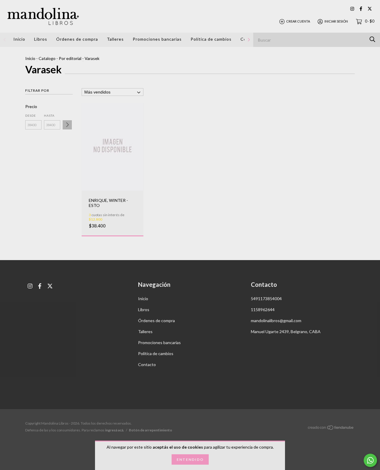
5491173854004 (266, 298)
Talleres (115, 39)
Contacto (147, 364)
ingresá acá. (114, 430)
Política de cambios (211, 39)
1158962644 (263, 309)
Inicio (19, 39)
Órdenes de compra (77, 39)
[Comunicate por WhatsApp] (370, 460)
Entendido (190, 459)
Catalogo (47, 58)
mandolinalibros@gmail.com (276, 320)
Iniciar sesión (336, 21)
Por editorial (70, 58)
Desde (30, 115)
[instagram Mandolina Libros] (352, 8)
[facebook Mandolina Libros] (361, 8)
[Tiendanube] (331, 428)
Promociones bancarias (157, 39)
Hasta (49, 115)
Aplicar (67, 124)
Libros (40, 39)
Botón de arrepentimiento (150, 430)
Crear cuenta (298, 21)
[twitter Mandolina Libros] (369, 8)
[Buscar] (372, 39)
